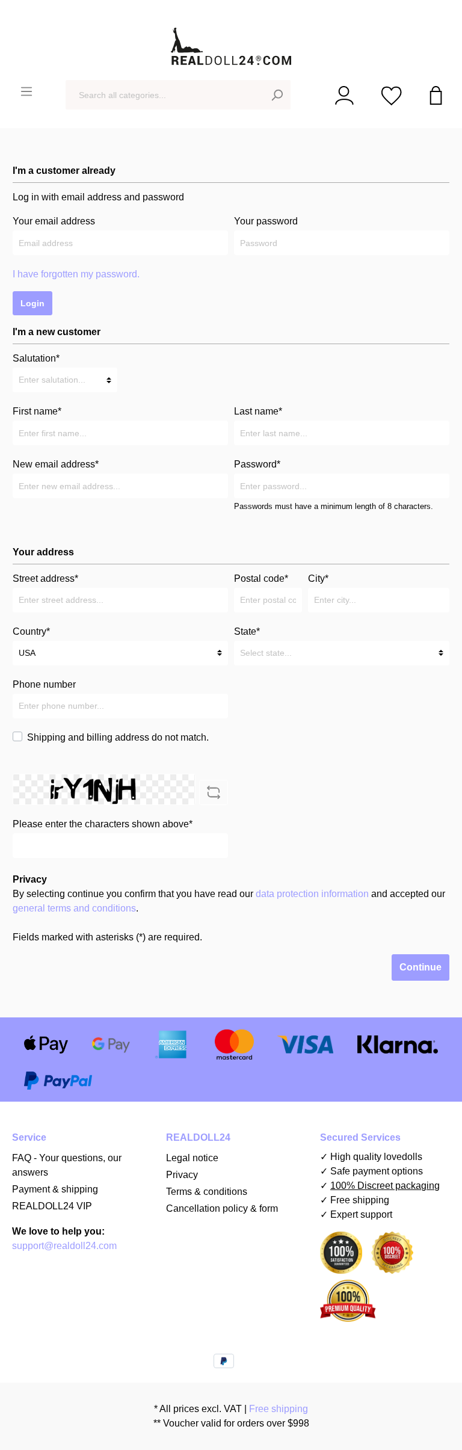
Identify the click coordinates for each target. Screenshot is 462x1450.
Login (32, 303)
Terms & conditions (206, 1191)
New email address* (56, 464)
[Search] (277, 94)
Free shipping (277, 1409)
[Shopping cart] (436, 94)
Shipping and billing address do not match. (118, 737)
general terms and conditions (74, 908)
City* (318, 578)
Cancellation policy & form (222, 1208)
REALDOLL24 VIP (52, 1206)
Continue (420, 967)
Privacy (182, 1175)
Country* (31, 631)
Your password (266, 221)
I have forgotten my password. (76, 274)
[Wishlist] (392, 94)
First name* (37, 411)
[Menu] (26, 91)
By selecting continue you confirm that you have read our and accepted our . (229, 901)
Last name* (258, 411)
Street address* (45, 578)
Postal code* (261, 578)
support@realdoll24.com (64, 1246)
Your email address (54, 221)
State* (247, 631)
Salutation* (36, 358)
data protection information (312, 894)
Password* (257, 464)
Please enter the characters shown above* (102, 824)
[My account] (344, 94)
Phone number (44, 684)
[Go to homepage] (231, 46)
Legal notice (192, 1158)
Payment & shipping (55, 1189)
